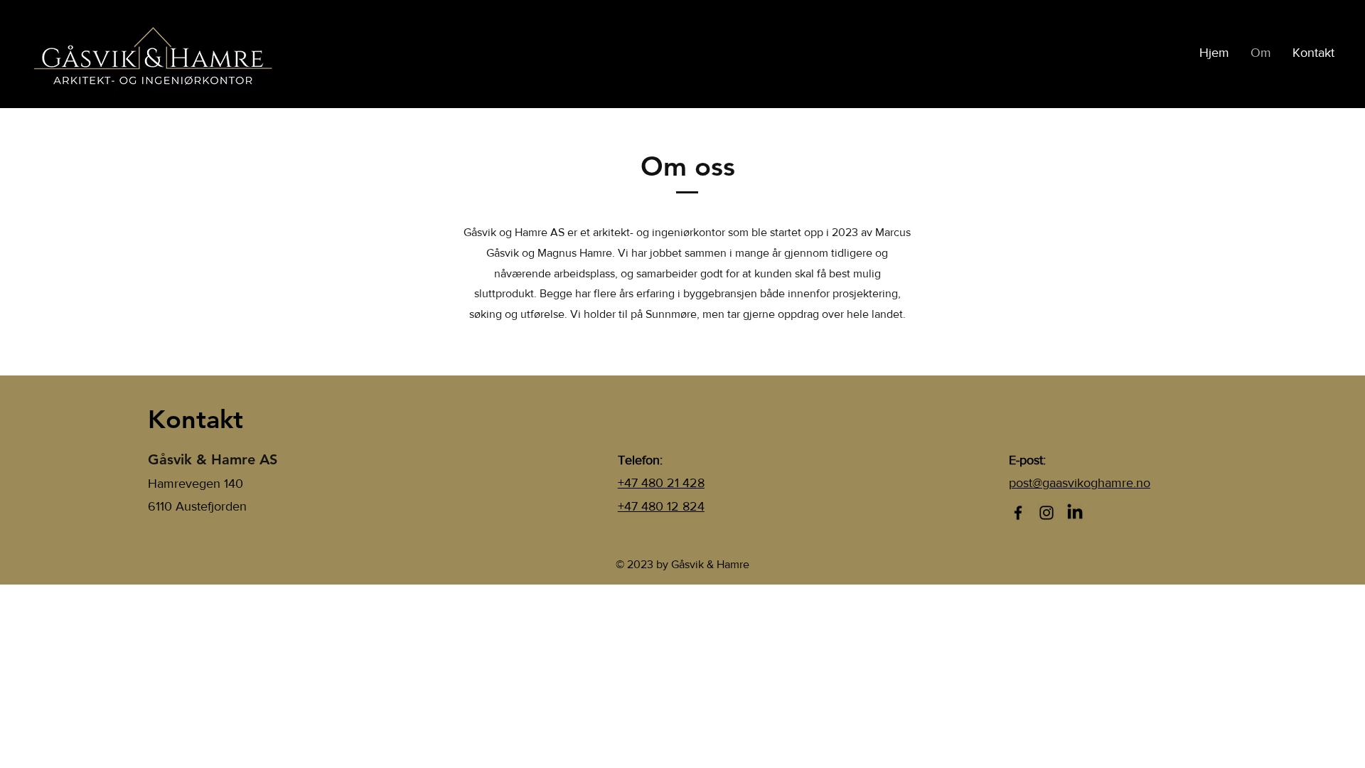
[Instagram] (1046, 512)
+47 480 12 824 (661, 506)
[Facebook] (1018, 512)
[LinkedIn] (1075, 512)
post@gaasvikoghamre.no (1079, 483)
